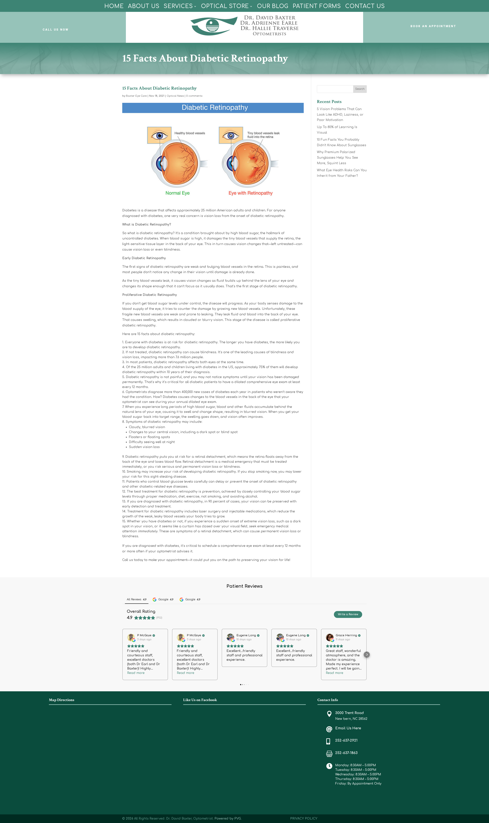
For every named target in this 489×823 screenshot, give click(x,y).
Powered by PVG (228, 818)
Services (178, 6)
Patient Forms (317, 6)
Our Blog (272, 6)
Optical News (175, 96)
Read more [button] (136, 673)
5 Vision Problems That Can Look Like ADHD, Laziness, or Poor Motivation (340, 114)
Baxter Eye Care (136, 96)
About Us (143, 6)
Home (114, 6)
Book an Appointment (433, 26)
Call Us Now (56, 30)
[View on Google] (131, 637)
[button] (122, 655)
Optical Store (225, 6)
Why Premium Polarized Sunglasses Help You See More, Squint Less (337, 157)
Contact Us (365, 6)
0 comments (194, 96)
